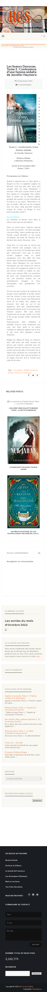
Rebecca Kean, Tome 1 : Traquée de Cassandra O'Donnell (20, 709)
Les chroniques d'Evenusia (16, 876)
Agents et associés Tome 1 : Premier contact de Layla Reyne (21, 697)
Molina (10, 373)
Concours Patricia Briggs (16, 752)
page (38, 656)
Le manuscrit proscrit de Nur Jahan (23, 468)
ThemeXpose (37, 989)
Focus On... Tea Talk (14, 743)
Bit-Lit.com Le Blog (26, 986)
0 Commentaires (24, 85)
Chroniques (18, 370)
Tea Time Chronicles (13, 887)
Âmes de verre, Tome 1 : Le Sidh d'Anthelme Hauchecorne (19, 732)
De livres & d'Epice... (13, 865)
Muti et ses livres (12, 881)
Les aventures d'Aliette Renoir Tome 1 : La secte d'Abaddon (23, 409)
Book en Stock (11, 860)
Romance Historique (22, 373)
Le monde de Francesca (15, 871)
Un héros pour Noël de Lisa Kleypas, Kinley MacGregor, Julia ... (23, 533)
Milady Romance (31, 370)
